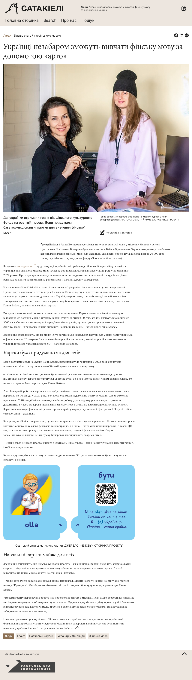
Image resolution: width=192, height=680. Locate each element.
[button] (184, 8)
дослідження (24, 266)
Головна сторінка (22, 20)
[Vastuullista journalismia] (30, 666)
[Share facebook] (176, 35)
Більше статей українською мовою (37, 35)
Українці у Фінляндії (71, 636)
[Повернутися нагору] (184, 654)
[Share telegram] (187, 35)
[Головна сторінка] (34, 8)
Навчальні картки (41, 636)
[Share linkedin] (181, 35)
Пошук (88, 20)
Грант (21, 636)
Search (50, 20)
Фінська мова (98, 636)
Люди (7, 35)
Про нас (69, 20)
